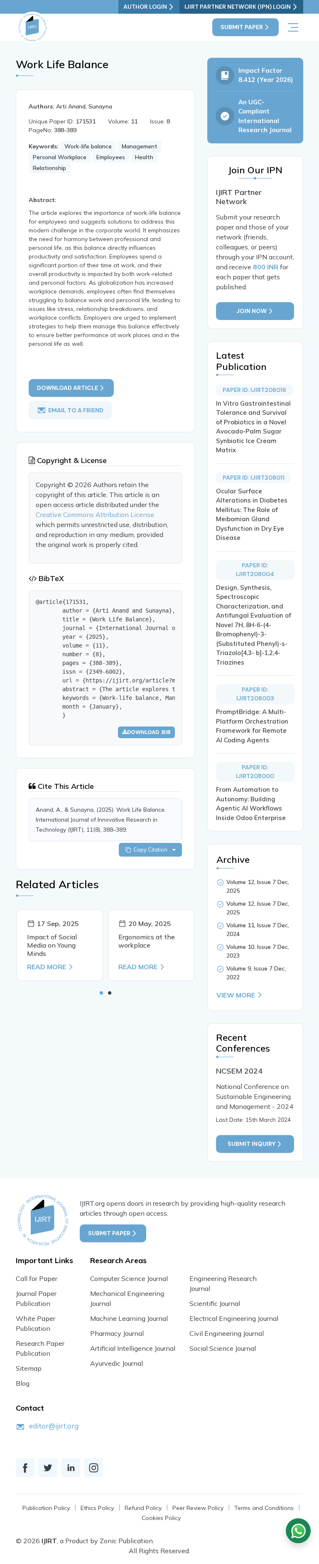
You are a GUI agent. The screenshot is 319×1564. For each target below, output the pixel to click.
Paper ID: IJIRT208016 (254, 390)
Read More (46, 967)
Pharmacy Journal (117, 1333)
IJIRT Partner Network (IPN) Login (237, 6)
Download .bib (149, 732)
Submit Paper (242, 27)
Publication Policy (46, 1508)
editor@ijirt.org (54, 1425)
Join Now (251, 311)
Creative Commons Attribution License (95, 514)
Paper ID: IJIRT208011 (254, 477)
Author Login (145, 6)
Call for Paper (36, 1278)
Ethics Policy (97, 1508)
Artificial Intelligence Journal (132, 1348)
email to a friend (75, 410)
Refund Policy (143, 1508)
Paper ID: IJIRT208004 (255, 570)
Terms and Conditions (264, 1508)
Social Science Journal (222, 1348)
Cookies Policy (161, 1518)
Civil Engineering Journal (226, 1333)
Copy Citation (151, 849)
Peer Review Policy (197, 1508)
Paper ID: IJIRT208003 (255, 694)
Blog (22, 1383)
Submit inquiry (251, 1144)
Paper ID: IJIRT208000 (255, 772)
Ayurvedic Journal (116, 1363)
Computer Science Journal (129, 1278)
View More (235, 995)
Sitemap (29, 1368)
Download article (67, 388)
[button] (101, 993)
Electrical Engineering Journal (233, 1318)
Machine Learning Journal (129, 1318)
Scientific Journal (214, 1303)
